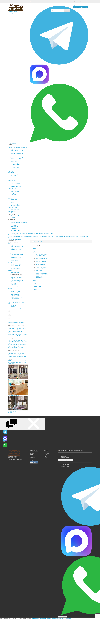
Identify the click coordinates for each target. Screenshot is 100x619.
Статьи (34, 283)
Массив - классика (39, 271)
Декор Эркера (11, 172)
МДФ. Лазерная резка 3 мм (17, 150)
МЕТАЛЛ (10, 253)
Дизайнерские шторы (22, 335)
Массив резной (14, 161)
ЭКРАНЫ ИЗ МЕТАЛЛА (13, 188)
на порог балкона (72, 236)
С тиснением (14, 201)
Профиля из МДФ (39, 277)
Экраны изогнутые (15, 163)
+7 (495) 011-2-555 (33, 5)
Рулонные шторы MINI (21, 328)
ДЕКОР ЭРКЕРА (16, 324)
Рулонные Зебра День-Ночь (54, 232)
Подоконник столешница (21, 341)
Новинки (16, 322)
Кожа (12, 251)
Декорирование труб (16, 186)
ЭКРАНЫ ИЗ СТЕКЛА (12, 207)
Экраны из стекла (15, 167)
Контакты (38, 1)
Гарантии (25, 1)
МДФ (9, 243)
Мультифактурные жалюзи (25, 233)
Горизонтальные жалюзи (13, 233)
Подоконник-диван (12, 346)
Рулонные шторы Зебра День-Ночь (16, 330)
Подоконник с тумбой (13, 343)
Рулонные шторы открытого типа (15, 327)
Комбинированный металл (17, 153)
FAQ (33, 288)
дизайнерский (14, 237)
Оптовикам (32, 457)
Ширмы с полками (12, 356)
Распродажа (14, 228)
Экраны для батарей (15, 12)
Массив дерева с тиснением (42, 274)
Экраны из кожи (14, 284)
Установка (20, 1)
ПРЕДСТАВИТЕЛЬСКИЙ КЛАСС (19, 157)
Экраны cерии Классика (41, 268)
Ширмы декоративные (22, 356)
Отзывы (34, 285)
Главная (34, 248)
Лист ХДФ (13, 217)
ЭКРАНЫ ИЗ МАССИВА (13, 198)
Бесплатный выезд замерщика (80, 7)
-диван (84, 236)
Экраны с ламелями (15, 164)
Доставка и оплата (37, 286)
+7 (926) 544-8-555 (41, 5)
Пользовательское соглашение (58, 618)
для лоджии (60, 236)
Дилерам (30, 1)
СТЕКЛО (10, 270)
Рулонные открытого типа (15, 232)
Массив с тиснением (15, 160)
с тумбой (49, 236)
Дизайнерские (48, 233)
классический (14, 236)
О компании (35, 251)
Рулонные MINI (41, 232)
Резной (12, 202)
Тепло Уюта (13, 175)
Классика (13, 177)
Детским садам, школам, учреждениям (19, 222)
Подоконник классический (14, 340)
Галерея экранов (12, 230)
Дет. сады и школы (17, 239)
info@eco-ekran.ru (76, 5)
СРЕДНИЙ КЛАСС (17, 147)
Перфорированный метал (17, 254)
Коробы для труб (12, 171)
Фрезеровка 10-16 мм (16, 185)
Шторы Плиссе (73, 232)
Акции (12, 362)
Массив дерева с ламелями (41, 273)
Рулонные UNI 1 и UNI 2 (29, 232)
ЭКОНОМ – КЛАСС (18, 174)
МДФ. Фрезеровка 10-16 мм (17, 166)
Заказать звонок (62, 616)
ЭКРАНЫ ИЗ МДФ (12, 180)
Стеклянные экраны (40, 257)
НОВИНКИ (10, 239)
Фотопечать (13, 155)
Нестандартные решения (16, 223)
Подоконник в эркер (19, 347)
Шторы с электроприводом (37, 233)
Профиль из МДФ (18, 362)
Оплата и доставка (13, 1)
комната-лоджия (26, 236)
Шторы (17, 230)
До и (13, 225)
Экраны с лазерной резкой (42, 258)
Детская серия (14, 221)
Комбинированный (15, 191)
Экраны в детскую (12, 313)
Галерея (34, 280)
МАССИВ (10, 262)
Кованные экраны (39, 270)
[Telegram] (59, 35)
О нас (34, 1)
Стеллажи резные (23, 354)
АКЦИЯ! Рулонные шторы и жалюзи (16, 360)
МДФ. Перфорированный (16, 149)
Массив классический (16, 158)
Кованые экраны (14, 168)
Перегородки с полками (13, 354)
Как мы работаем (12, 143)
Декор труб (18, 309)
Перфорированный (15, 182)
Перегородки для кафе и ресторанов (16, 353)
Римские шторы (11, 331)
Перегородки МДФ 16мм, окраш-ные (16, 352)
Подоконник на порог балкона (19, 344)
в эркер (25, 237)
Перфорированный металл (17, 152)
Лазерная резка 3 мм (15, 183)
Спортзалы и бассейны (13, 321)
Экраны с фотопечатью (41, 267)
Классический (14, 199)
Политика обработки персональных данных (41, 618)
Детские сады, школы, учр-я (14, 317)
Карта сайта (68, 618)
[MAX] (39, 74)
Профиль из (15, 215)
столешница (39, 236)
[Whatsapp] (59, 113)
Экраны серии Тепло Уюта (41, 266)
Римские (65, 232)
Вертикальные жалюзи (81, 232)
